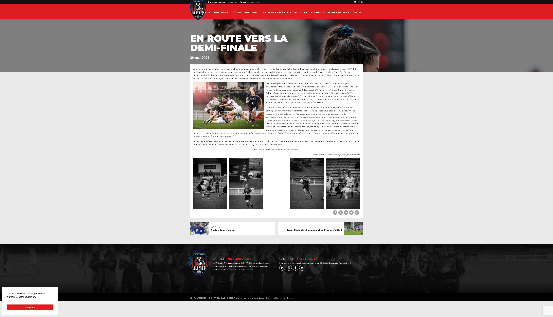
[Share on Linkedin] (346, 212)
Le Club (206, 12)
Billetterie (300, 12)
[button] (7, 300)
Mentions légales (257, 298)
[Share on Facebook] (335, 212)
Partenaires (252, 12)
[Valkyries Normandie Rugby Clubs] (200, 264)
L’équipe (236, 12)
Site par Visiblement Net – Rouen (279, 298)
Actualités (317, 12)
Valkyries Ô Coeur (338, 12)
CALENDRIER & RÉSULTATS (277, 12)
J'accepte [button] (30, 307)
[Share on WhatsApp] (357, 212)
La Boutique (221, 12)
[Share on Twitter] (340, 212)
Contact (358, 12)
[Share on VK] (351, 212)
